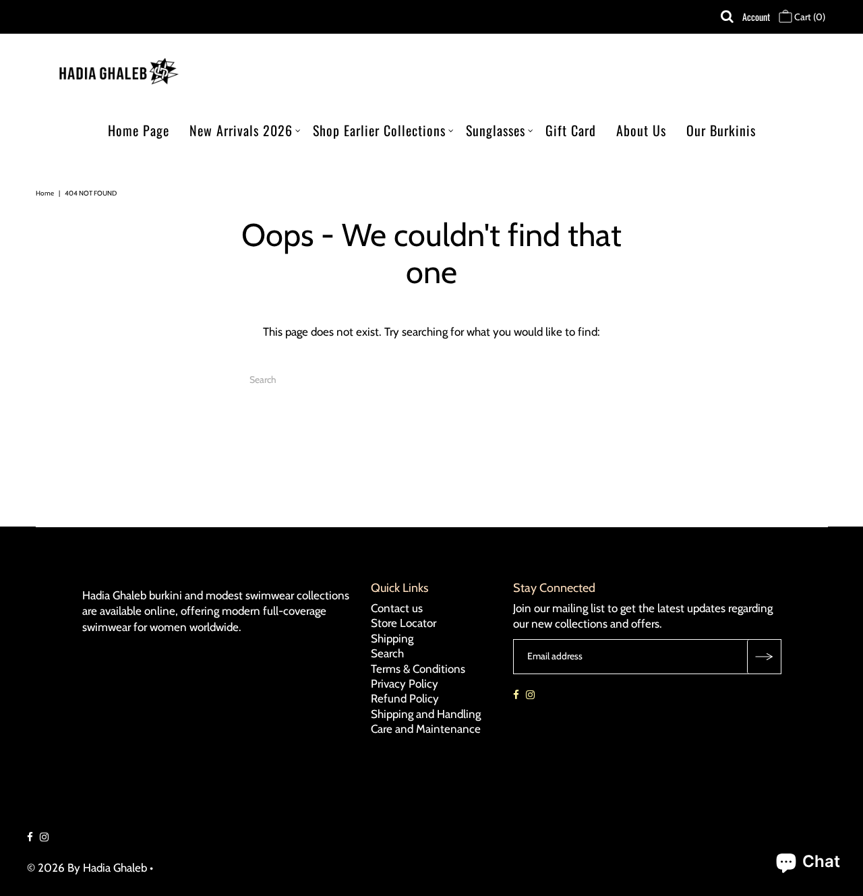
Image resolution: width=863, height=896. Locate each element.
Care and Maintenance (426, 729)
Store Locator (403, 623)
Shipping (392, 638)
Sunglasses (495, 130)
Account (756, 16)
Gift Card (570, 130)
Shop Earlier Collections (379, 130)
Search (387, 653)
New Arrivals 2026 (241, 130)
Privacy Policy (404, 683)
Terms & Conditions (418, 669)
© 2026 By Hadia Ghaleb (87, 867)
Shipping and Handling (426, 714)
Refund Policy (405, 698)
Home (45, 193)
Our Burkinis (721, 130)
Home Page (138, 130)
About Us (641, 130)
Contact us (397, 608)
